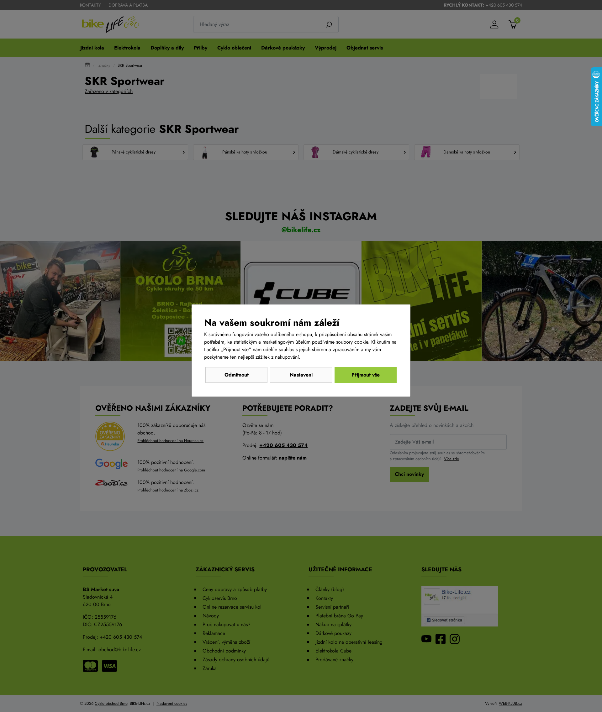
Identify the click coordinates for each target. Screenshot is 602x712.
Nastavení (301, 374)
